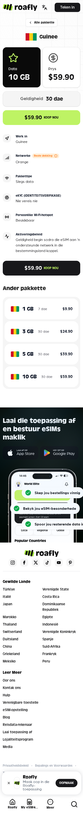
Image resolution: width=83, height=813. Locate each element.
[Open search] (74, 804)
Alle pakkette (44, 22)
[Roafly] (20, 7)
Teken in (67, 7)
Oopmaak (66, 783)
